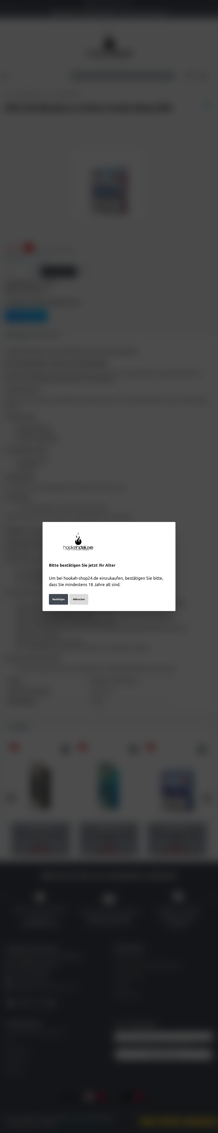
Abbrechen (79, 599)
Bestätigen (58, 599)
